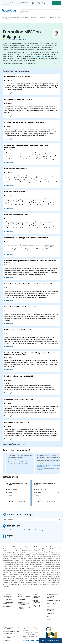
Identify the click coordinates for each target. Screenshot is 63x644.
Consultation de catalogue (24, 608)
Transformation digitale (38, 597)
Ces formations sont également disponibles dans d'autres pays (23, 530)
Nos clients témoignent (51, 610)
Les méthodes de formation (8, 603)
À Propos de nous (54, 18)
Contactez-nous (53, 601)
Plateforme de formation (38, 606)
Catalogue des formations (10, 18)
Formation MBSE (32, 27)
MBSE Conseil (7, 540)
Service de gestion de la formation (37, 602)
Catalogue (7, 597)
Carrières (50, 613)
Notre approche (24, 597)
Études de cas (23, 600)
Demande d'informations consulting (23, 603)
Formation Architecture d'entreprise (17, 27)
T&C (48, 619)
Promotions (7, 600)
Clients (50, 607)
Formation (24, 18)
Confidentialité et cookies (31, 640)
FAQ (48, 616)
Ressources (7, 607)
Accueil (5, 27)
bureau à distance (41, 56)
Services (42, 18)
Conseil (33, 18)
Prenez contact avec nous (50, 640)
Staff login (31, 643)
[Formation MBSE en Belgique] (10, 10)
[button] (58, 492)
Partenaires (51, 604)
